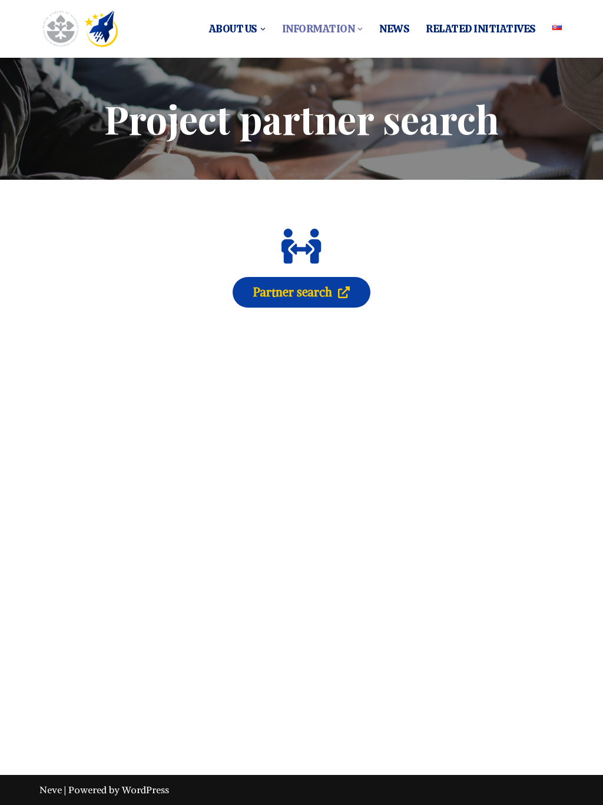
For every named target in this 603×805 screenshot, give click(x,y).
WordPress (145, 790)
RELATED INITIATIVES (481, 28)
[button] (263, 29)
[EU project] (79, 29)
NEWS (394, 28)
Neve (50, 790)
